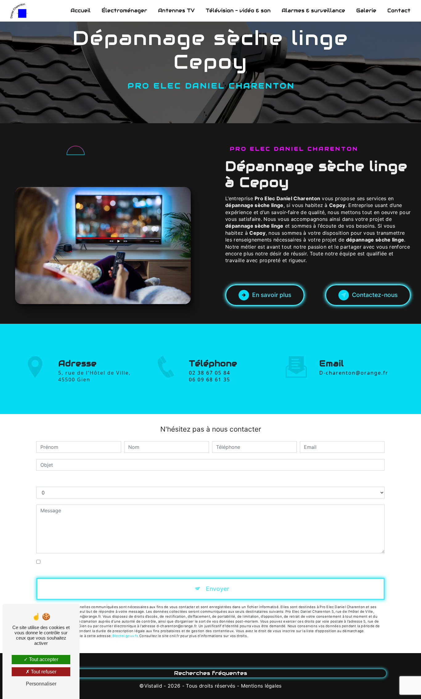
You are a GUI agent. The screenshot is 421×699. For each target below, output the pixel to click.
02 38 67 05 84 (209, 372)
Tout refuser (43, 671)
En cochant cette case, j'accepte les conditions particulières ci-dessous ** (129, 562)
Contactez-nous (375, 295)
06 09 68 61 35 (209, 379)
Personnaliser (41, 683)
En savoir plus (271, 295)
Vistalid (153, 686)
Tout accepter (43, 659)
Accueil (81, 10)
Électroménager (124, 10)
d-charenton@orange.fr (353, 372)
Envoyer (217, 588)
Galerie (366, 10)
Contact (399, 10)
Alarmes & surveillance (313, 10)
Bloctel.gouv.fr (124, 636)
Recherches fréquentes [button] (210, 673)
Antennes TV (176, 10)
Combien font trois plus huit (69, 481)
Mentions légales (261, 686)
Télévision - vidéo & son (238, 10)
